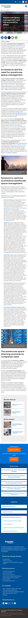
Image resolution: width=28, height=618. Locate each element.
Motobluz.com (7, 210)
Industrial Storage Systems (11, 531)
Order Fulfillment (8, 524)
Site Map (12, 613)
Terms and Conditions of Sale (17, 614)
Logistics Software (7, 511)
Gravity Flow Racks (7, 560)
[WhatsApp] (13, 38)
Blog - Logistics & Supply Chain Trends (12, 588)
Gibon (9, 326)
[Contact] (26, 2)
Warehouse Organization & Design (12, 520)
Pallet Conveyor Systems (9, 574)
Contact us (14, 459)
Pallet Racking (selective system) (10, 577)
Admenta (6, 271)
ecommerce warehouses (15, 208)
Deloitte (4, 55)
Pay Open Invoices (6, 615)
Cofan (22, 296)
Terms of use (5, 613)
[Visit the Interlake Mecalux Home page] (1, 10)
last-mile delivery (12, 126)
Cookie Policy (5, 614)
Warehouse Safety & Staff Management (14, 527)
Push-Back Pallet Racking (9, 571)
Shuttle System (6, 579)
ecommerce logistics (19, 47)
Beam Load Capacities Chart (10, 593)
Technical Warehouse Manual (10, 590)
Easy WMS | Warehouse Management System (13, 591)
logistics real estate (9, 84)
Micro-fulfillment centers (19, 144)
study (10, 99)
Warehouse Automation (9, 506)
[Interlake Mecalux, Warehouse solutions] (6, 7)
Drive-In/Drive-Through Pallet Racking (12, 576)
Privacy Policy (19, 613)
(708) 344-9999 (14, 449)
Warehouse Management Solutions (12, 517)
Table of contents (5, 41)
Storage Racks (6, 559)
